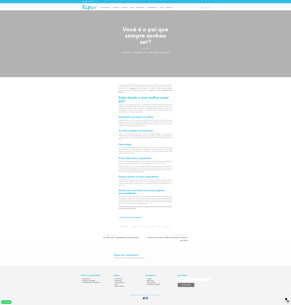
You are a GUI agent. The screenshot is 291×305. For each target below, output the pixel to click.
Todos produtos (151, 282)
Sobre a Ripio (118, 278)
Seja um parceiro (119, 286)
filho (140, 226)
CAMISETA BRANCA (152, 7)
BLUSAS (132, 7)
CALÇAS (162, 7)
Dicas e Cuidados (154, 52)
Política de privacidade (89, 280)
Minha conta (150, 280)
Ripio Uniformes (105, 7)
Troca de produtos (120, 282)
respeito (159, 226)
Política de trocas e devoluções (91, 282)
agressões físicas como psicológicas (141, 161)
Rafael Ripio (126, 52)
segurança (167, 226)
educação (133, 226)
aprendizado (124, 226)
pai (145, 226)
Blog (116, 284)
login (126, 258)
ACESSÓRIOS (116, 7)
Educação (162, 52)
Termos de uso (87, 278)
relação (151, 226)
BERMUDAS (124, 7)
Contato (149, 278)
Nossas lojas (118, 280)
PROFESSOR (169, 7)
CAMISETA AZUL (140, 7)
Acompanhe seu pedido (153, 284)
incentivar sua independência (139, 203)
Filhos (168, 52)
